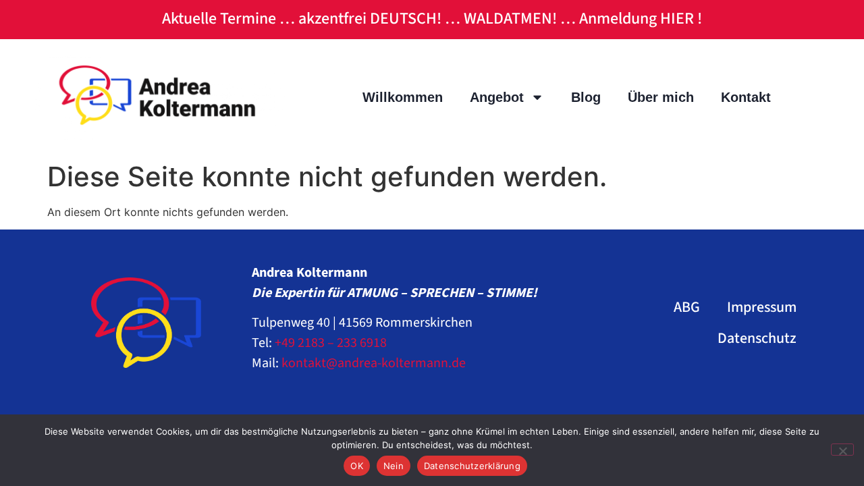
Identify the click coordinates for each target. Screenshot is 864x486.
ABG (687, 307)
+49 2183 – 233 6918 (331, 342)
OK (356, 465)
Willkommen (402, 97)
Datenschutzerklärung (472, 465)
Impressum (761, 307)
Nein (393, 465)
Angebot (497, 97)
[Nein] (842, 449)
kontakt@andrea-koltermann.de (373, 363)
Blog (586, 97)
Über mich (661, 97)
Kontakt (746, 97)
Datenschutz (757, 338)
